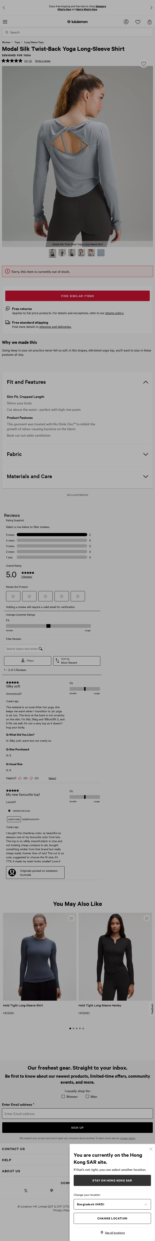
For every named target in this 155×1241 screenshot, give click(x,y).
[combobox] (112, 1204)
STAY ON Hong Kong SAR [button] (112, 1180)
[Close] (151, 1148)
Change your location (87, 1195)
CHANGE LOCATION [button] (112, 1218)
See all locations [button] (115, 1233)
